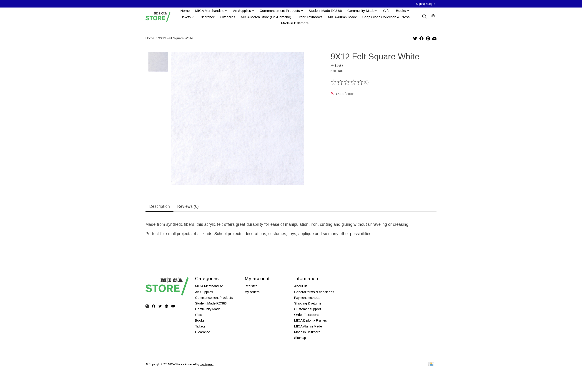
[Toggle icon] (424, 17)
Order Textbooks (309, 17)
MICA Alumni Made (342, 17)
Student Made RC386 (325, 11)
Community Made (208, 309)
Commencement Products (214, 297)
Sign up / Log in (425, 3)
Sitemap (300, 338)
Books (200, 320)
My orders (252, 292)
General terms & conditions (314, 292)
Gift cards (227, 17)
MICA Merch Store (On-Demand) (266, 17)
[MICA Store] (158, 17)
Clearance (207, 17)
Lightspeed (206, 364)
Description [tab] (159, 206)
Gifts (386, 11)
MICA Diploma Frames (310, 320)
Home (185, 11)
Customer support (307, 309)
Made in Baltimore (295, 23)
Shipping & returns (307, 303)
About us (301, 286)
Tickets (200, 326)
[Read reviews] (347, 82)
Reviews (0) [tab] (188, 206)
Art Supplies (204, 292)
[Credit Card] (431, 364)
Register (251, 286)
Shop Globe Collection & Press (386, 17)
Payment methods (307, 297)
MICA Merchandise (209, 286)
